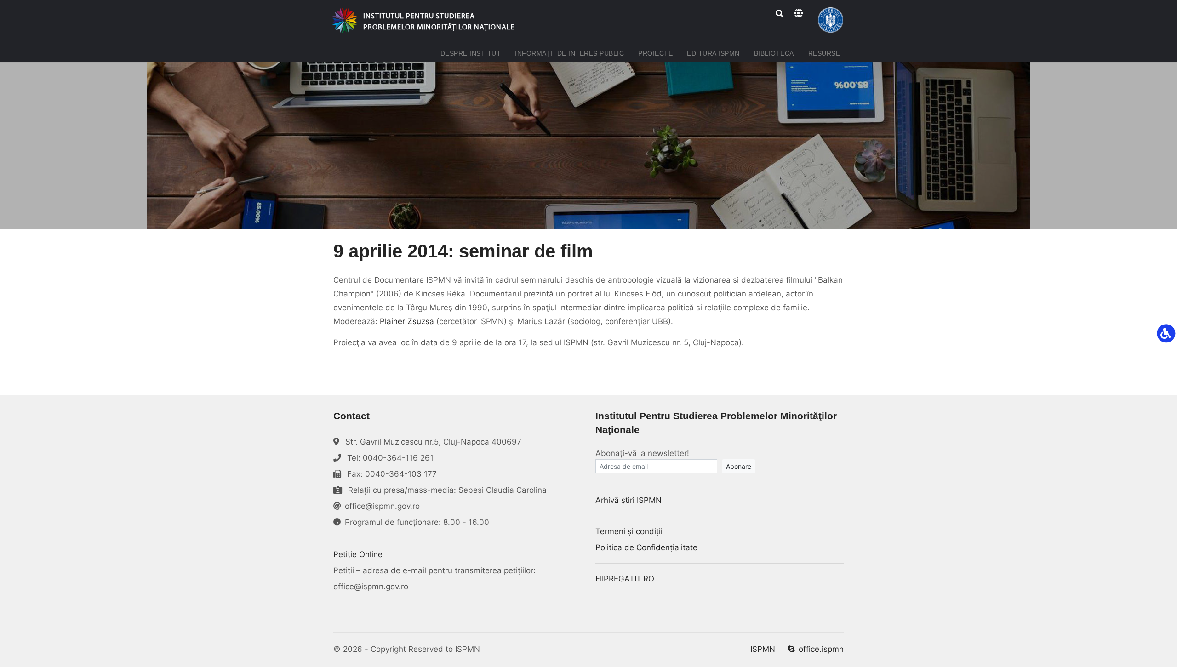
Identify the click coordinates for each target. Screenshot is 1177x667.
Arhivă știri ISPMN (628, 500)
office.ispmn (821, 649)
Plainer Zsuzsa (407, 321)
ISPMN (762, 649)
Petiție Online (358, 554)
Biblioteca (776, 53)
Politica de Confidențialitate (646, 547)
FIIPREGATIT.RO (624, 578)
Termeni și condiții (629, 531)
